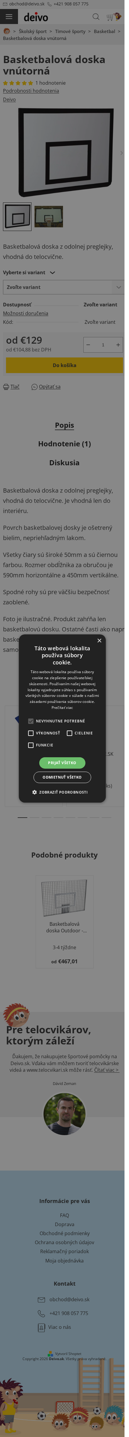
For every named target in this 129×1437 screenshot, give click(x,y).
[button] (62, 792)
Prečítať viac (62, 707)
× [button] (99, 641)
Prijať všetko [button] (62, 762)
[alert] (62, 718)
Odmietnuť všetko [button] (62, 777)
